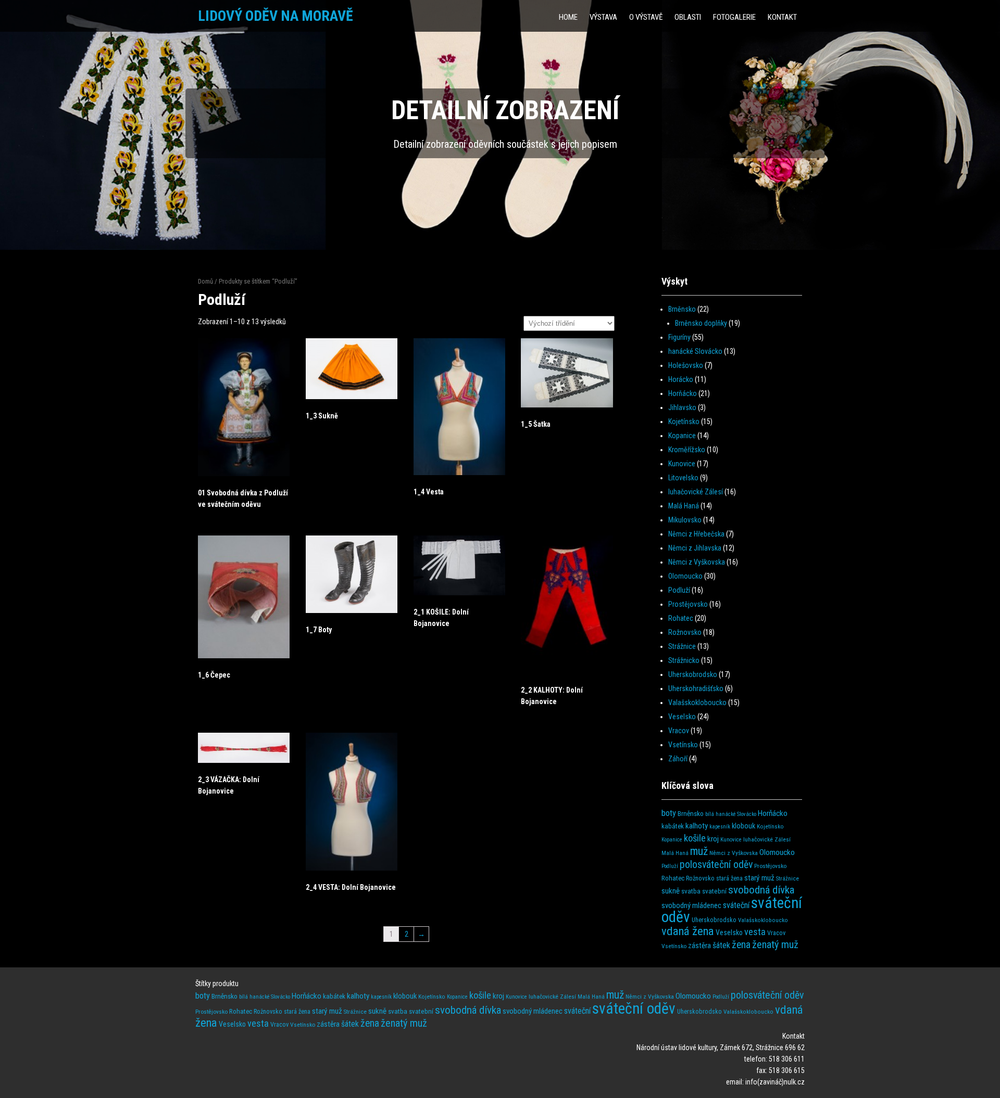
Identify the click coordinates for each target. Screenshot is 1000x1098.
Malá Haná (683, 506)
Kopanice (682, 435)
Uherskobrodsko (692, 674)
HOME (568, 17)
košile (695, 838)
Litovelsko (683, 478)
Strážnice (682, 646)
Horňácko (682, 393)
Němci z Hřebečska (696, 534)
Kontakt (782, 17)
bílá (709, 814)
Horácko (680, 379)
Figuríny (679, 337)
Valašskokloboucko (697, 702)
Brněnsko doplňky (701, 323)
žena (741, 945)
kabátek (672, 826)
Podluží (679, 590)
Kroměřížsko (686, 449)
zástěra (699, 945)
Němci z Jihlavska (694, 548)
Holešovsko (685, 365)
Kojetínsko (683, 421)
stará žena (729, 878)
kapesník (719, 826)
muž (699, 851)
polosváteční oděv (716, 865)
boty (668, 813)
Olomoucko (685, 576)
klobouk (743, 826)
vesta (755, 931)
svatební (714, 891)
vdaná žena (687, 931)
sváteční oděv (634, 1008)
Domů (205, 281)
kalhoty (696, 826)
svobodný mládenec (691, 905)
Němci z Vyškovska (696, 562)
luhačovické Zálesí (695, 492)
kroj (713, 839)
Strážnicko (683, 660)
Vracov (678, 730)
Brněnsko (682, 309)
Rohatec (680, 618)
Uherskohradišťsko (695, 688)
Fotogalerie (734, 17)
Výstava (603, 17)
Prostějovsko (688, 604)
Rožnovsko (685, 632)
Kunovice (681, 463)
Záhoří (678, 759)
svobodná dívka (761, 889)
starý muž (759, 878)
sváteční (736, 905)
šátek (721, 945)
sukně (670, 891)
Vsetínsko (683, 744)
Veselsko (682, 716)
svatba (691, 891)
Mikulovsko (685, 520)
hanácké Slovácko (695, 351)
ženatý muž (775, 944)
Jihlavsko (682, 407)
